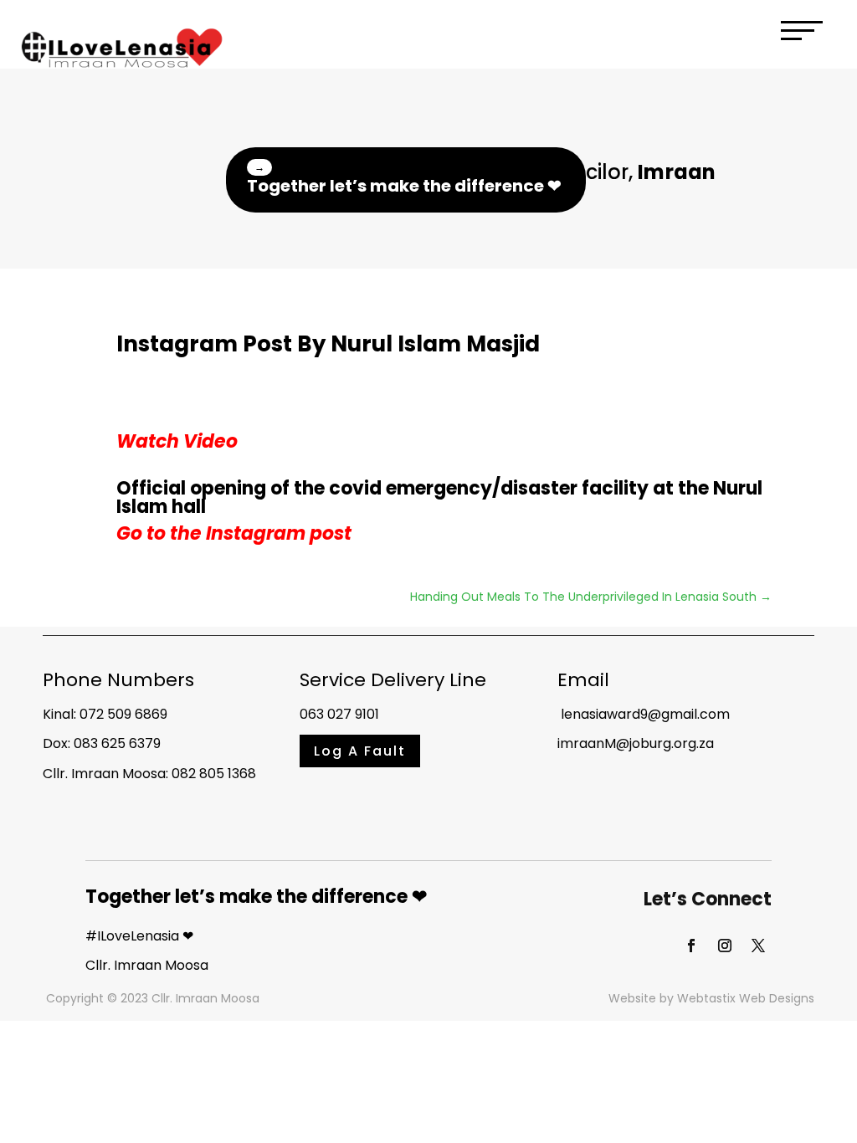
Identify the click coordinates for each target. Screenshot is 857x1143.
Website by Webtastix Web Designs (711, 998)
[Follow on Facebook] (691, 945)
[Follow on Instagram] (724, 945)
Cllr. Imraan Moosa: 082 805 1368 (149, 773)
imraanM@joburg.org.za (635, 743)
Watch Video (177, 441)
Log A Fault (360, 751)
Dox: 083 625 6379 (102, 743)
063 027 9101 (339, 714)
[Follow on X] (758, 945)
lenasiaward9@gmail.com (643, 714)
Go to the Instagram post (234, 533)
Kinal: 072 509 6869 (105, 714)
